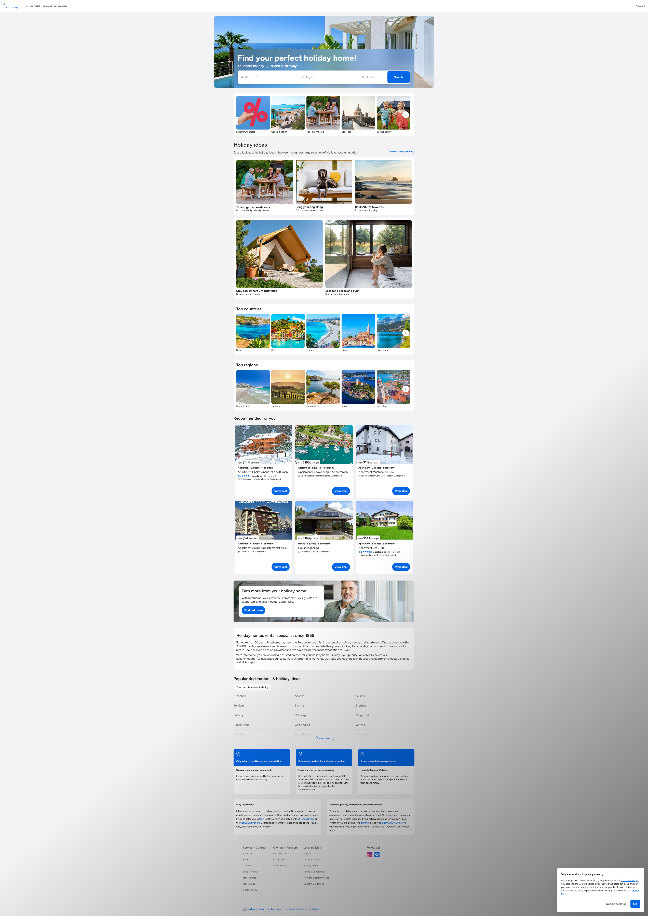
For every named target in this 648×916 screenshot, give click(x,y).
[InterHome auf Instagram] (369, 854)
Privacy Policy (310, 865)
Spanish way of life (250, 822)
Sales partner (280, 865)
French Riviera (306, 819)
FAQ (245, 859)
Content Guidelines (313, 883)
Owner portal (280, 859)
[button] (328, 77)
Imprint (307, 853)
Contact (247, 865)
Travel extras (249, 877)
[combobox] (270, 77)
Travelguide (249, 883)
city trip (365, 822)
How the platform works (316, 877)
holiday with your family (392, 822)
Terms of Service (312, 859)
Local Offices (250, 871)
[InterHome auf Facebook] (377, 854)
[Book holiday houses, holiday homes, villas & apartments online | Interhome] (281, 909)
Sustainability (250, 890)
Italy (261, 819)
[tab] (252, 687)
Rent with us (279, 853)
